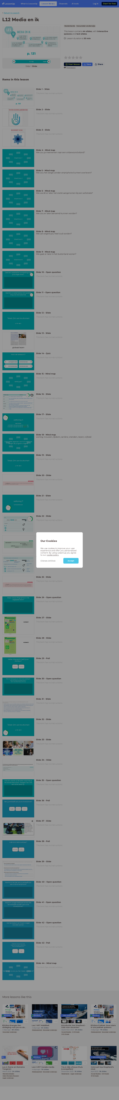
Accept (71, 561)
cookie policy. (53, 555)
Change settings (48, 561)
